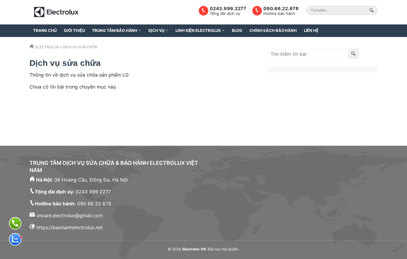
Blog (237, 30)
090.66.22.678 (281, 8)
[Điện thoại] (15, 223)
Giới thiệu (74, 30)
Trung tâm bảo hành (115, 30)
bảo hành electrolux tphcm (336, 90)
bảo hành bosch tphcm (349, 104)
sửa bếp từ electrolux (292, 118)
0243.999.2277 (228, 8)
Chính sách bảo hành (273, 30)
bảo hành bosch (286, 97)
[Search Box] (372, 10)
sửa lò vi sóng (302, 104)
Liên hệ (311, 30)
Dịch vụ (156, 30)
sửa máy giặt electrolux (348, 118)
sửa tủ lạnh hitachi (288, 111)
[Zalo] (15, 239)
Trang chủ (45, 30)
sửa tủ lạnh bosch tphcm (341, 111)
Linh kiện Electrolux (197, 30)
